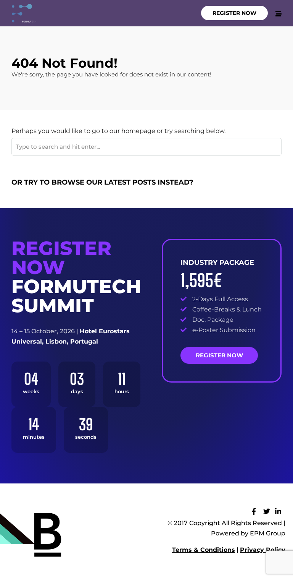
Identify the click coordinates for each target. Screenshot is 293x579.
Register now (219, 355)
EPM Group (267, 533)
